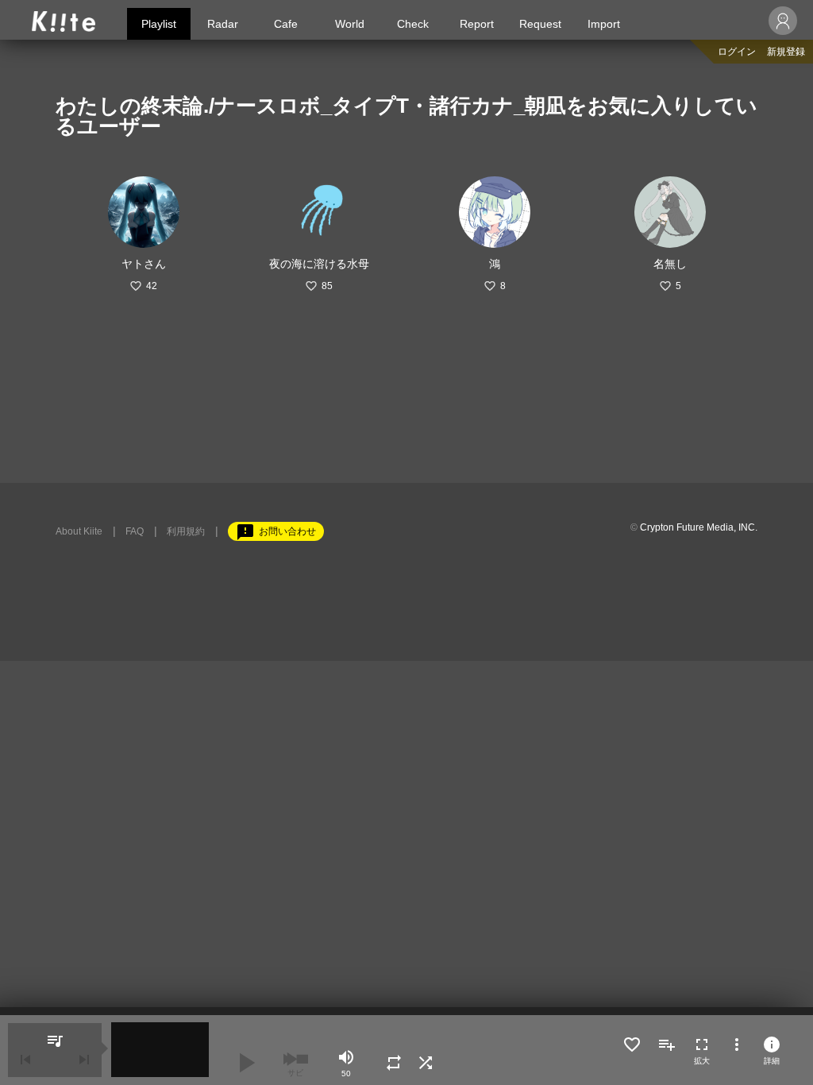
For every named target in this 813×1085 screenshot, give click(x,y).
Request (540, 23)
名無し (670, 263)
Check (413, 23)
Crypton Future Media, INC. (698, 527)
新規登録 (786, 51)
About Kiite (79, 531)
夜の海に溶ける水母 (319, 263)
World (349, 23)
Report (477, 23)
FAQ (134, 531)
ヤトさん (143, 263)
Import (604, 23)
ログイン (737, 51)
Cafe (286, 23)
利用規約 (186, 531)
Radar (222, 23)
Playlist (158, 23)
